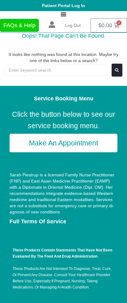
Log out (73, 25)
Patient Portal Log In (63, 5)
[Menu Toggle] (63, 14)
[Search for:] (57, 70)
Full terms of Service (38, 221)
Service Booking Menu (63, 98)
